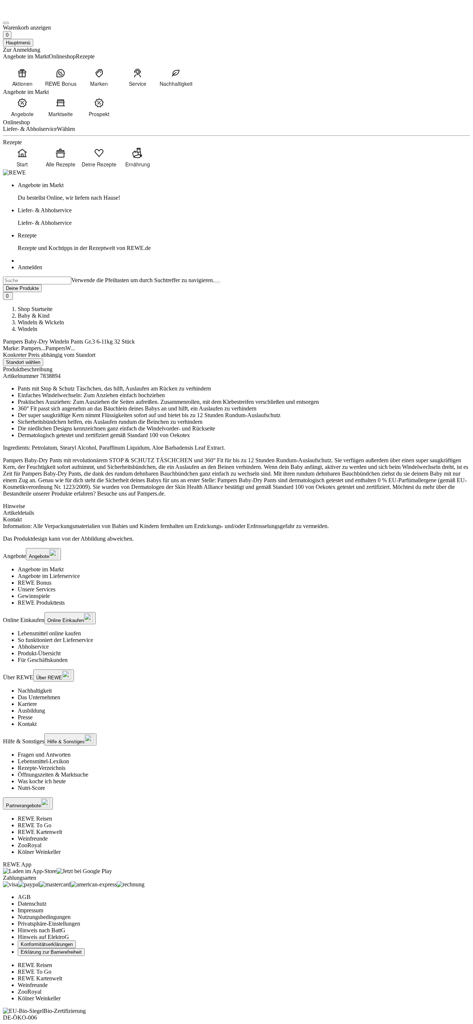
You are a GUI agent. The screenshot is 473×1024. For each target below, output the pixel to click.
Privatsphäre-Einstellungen (49, 923)
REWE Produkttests (41, 602)
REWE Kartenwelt (40, 832)
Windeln (27, 329)
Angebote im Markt (41, 569)
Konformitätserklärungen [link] (47, 944)
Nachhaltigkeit (35, 690)
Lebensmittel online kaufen (49, 633)
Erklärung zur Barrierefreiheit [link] (51, 952)
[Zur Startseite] (28, 14)
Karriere (27, 704)
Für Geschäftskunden (43, 660)
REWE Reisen (35, 818)
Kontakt (27, 724)
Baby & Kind (34, 315)
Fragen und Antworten (44, 754)
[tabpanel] (236, 526)
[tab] (236, 506)
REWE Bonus (34, 582)
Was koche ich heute (42, 781)
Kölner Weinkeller (39, 852)
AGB (24, 897)
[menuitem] (22, 77)
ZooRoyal (29, 845)
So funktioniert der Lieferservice (55, 640)
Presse (25, 717)
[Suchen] (217, 282)
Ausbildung (31, 710)
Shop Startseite (35, 309)
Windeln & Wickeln (41, 322)
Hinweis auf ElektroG (43, 937)
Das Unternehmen (39, 697)
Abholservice (33, 646)
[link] (244, 191)
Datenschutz (32, 903)
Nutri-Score (31, 788)
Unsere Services (36, 589)
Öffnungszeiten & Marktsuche (53, 774)
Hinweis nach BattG (41, 930)
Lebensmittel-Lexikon (43, 761)
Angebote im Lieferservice (49, 576)
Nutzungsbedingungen (44, 917)
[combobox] (37, 280)
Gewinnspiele (34, 596)
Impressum (30, 910)
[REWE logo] (14, 172)
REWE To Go (34, 825)
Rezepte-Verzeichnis (41, 768)
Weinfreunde (33, 838)
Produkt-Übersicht (39, 653)
